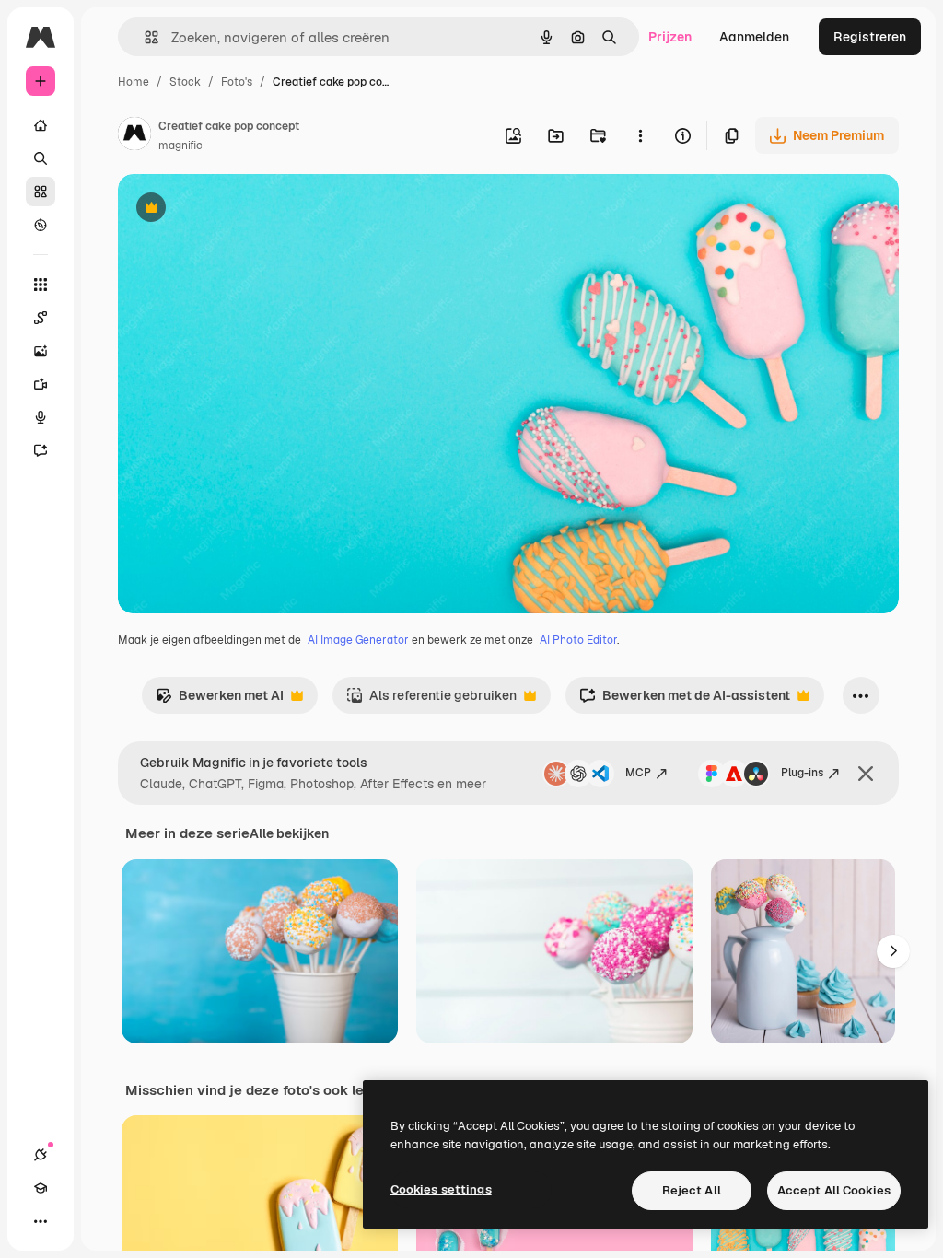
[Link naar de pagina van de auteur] (134, 136)
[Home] (40, 125)
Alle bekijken (289, 833)
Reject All (691, 1190)
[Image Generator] (40, 351)
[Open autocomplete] (144, 37)
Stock (185, 82)
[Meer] (40, 1221)
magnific (180, 145)
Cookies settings (441, 1189)
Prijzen (670, 37)
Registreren (869, 37)
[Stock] (40, 191)
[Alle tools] (40, 284)
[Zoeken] (40, 158)
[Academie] (40, 1188)
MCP (638, 772)
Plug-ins (802, 772)
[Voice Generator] (40, 417)
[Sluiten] (866, 774)
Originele (239, 209)
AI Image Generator (358, 640)
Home (133, 82)
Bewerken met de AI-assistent (684, 700)
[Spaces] (40, 317)
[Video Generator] (40, 384)
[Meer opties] (640, 135)
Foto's (236, 82)
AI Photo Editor (578, 640)
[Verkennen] (40, 224)
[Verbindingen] (40, 1155)
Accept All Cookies (834, 1190)
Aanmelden (754, 37)
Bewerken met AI (220, 700)
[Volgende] (893, 951)
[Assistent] (40, 450)
